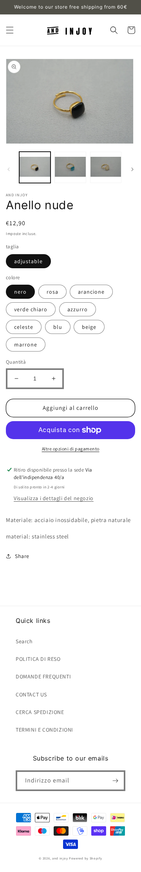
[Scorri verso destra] (132, 169)
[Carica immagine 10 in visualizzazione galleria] (70, 167)
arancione (91, 291)
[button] (9, 30)
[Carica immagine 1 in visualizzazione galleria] (35, 167)
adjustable (28, 261)
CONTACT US (31, 694)
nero (20, 291)
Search (24, 641)
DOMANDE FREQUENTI (43, 676)
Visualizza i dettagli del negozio (54, 498)
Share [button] (22, 556)
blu (57, 326)
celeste (23, 326)
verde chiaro (30, 309)
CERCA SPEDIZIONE (40, 712)
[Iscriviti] (115, 780)
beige (89, 326)
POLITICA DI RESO (38, 658)
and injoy (60, 858)
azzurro (77, 309)
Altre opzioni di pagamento (70, 449)
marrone (25, 344)
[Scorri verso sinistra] (8, 169)
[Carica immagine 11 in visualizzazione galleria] (105, 167)
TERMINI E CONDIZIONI (44, 729)
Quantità (16, 362)
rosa (52, 291)
